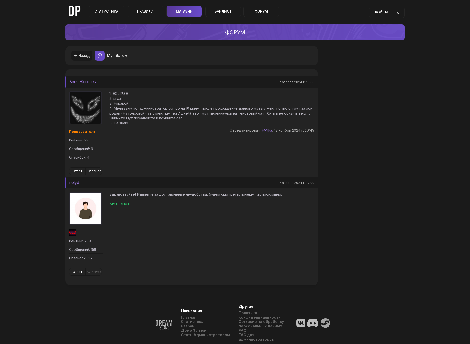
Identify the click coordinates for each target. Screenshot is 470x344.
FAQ (242, 330)
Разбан (187, 326)
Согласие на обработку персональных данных (261, 323)
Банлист (223, 11)
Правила (145, 11)
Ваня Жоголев (82, 81)
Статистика (106, 11)
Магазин (184, 11)
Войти (381, 12)
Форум (261, 11)
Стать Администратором (205, 335)
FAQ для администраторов (256, 337)
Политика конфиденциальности (260, 315)
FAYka (267, 130)
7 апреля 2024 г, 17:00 (296, 183)
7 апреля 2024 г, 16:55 (296, 82)
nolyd (74, 182)
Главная (188, 317)
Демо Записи (193, 330)
